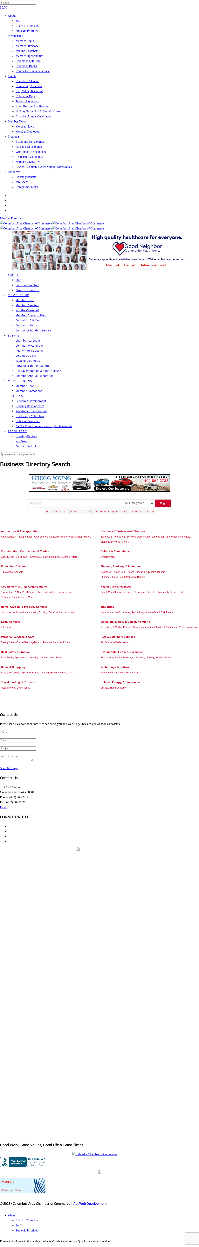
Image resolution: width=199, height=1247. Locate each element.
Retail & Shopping (13, 667)
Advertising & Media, (111, 627)
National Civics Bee (28, 161)
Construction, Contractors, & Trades (25, 551)
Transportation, (25, 536)
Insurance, (106, 572)
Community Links (27, 187)
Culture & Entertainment (116, 551)
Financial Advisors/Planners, (151, 572)
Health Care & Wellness (115, 586)
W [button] (136, 511)
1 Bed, (51, 657)
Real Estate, (7, 657)
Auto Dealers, (41, 536)
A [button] (52, 511)
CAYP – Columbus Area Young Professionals (44, 166)
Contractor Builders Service (33, 71)
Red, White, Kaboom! (29, 91)
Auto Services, (8, 536)
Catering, (141, 657)
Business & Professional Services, (118, 536)
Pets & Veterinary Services (117, 636)
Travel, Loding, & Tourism (18, 682)
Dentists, (151, 592)
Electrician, (22, 557)
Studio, (43, 657)
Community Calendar (29, 86)
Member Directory (27, 45)
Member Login (25, 40)
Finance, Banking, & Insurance (120, 566)
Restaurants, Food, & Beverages (121, 651)
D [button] (64, 511)
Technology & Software (115, 667)
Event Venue (23, 687)
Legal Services (10, 621)
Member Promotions (28, 131)
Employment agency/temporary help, (171, 536)
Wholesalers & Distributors (159, 612)
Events (12, 76)
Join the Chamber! (27, 51)
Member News (17, 121)
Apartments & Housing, (27, 657)
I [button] (82, 511)
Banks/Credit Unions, (124, 572)
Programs (13, 136)
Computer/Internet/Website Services (119, 672)
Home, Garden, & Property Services (24, 606)
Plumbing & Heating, (39, 557)
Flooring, (43, 612)
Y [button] (144, 511)
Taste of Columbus (27, 101)
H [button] (79, 511)
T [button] (124, 511)
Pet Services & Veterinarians (115, 642)
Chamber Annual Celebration (33, 116)
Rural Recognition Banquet (32, 106)
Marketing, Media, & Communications (125, 621)
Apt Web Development (89, 1203)
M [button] (97, 511)
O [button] (105, 511)
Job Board (22, 182)
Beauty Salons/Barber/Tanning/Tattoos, (21, 642)
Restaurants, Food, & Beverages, (117, 657)
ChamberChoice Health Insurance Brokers (122, 577)
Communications (188, 627)
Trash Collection (118, 687)
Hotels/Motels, (8, 687)
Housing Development (29, 146)
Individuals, (51, 592)
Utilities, (104, 687)
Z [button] (147, 511)
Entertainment (107, 557)
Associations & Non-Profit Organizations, (22, 592)
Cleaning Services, (110, 541)
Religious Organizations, (14, 597)
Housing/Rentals (26, 177)
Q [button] (113, 511)
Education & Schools (15, 566)
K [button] (89, 511)
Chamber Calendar (27, 81)
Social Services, (66, 592)
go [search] (164, 503)
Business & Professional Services (122, 531)
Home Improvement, (27, 612)
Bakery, (151, 657)
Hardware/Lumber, (61, 557)
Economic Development (30, 141)
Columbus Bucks (26, 66)
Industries (107, 606)
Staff (18, 20)
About (12, 15)
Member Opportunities (29, 56)
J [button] (85, 511)
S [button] (120, 511)
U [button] (128, 511)
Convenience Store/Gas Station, (66, 536)
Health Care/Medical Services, (116, 592)
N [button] (101, 511)
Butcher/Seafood (164, 657)
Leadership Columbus (29, 156)
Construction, (8, 557)
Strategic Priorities (27, 30)
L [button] (93, 511)
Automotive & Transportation (20, 531)
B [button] (56, 511)
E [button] (67, 511)
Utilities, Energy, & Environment (121, 682)
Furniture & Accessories (61, 612)
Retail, (4, 672)
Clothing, (44, 672)
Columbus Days (25, 96)
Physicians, (140, 592)
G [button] (75, 511)
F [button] (71, 511)
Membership (15, 35)
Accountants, (144, 536)
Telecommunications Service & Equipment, (155, 627)
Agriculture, (138, 612)
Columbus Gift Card (28, 61)
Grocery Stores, (58, 672)
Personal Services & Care (17, 636)
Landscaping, (8, 612)
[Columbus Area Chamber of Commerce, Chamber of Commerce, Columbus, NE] (24, 1162)
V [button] (132, 511)
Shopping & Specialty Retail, (24, 672)
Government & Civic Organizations (24, 586)
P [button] (109, 511)
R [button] (117, 511)
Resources (14, 171)
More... (87, 536)
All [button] (153, 511)
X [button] (140, 511)
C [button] (60, 511)
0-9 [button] (46, 511)
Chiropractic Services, (168, 592)
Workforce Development (31, 151)
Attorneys (6, 627)
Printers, (127, 627)
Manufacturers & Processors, (115, 612)
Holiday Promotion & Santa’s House (38, 111)
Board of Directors (27, 25)
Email (3, 807)
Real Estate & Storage (15, 651)
